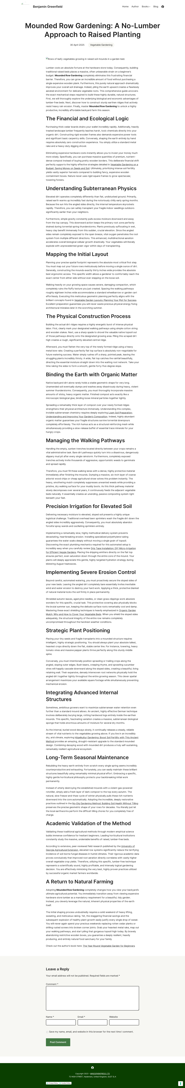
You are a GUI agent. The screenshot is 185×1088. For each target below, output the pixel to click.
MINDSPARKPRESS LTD (100, 1074)
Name (50, 1017)
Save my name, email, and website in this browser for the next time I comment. (91, 1031)
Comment (52, 984)
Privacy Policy (53, 1083)
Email (81, 1017)
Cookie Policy (65, 1083)
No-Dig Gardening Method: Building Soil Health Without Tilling (105, 803)
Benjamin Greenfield (47, 6)
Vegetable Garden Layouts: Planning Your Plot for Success (105, 300)
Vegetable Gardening (101, 45)
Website (113, 1017)
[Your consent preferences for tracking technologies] (180, 1083)
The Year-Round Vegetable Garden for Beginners (109, 946)
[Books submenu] (149, 6)
